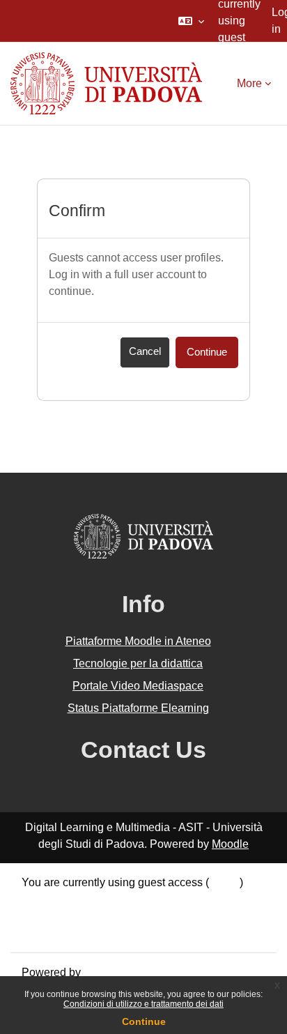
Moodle (230, 844)
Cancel (145, 351)
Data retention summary (80, 899)
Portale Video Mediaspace (137, 686)
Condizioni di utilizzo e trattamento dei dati (143, 1004)
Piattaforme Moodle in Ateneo (138, 641)
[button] (191, 21)
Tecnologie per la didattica (138, 663)
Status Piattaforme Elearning (138, 708)
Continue (144, 1021)
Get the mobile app (68, 932)
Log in (224, 882)
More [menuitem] (249, 83)
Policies (41, 916)
